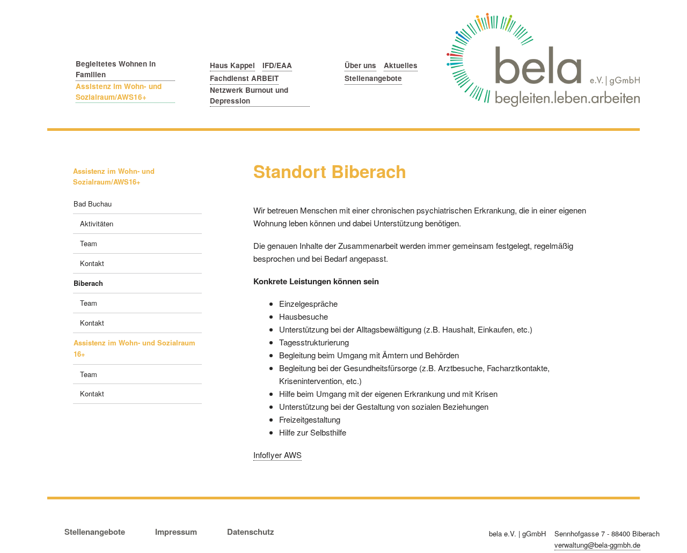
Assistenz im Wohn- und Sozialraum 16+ (134, 348)
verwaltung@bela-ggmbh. (597, 545)
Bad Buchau (93, 203)
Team (88, 243)
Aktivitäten (96, 223)
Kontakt (92, 263)
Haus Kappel (232, 65)
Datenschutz (250, 531)
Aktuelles (401, 65)
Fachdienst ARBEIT (244, 78)
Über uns (360, 65)
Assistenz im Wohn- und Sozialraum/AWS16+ (119, 91)
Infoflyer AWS (277, 454)
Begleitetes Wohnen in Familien (116, 68)
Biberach (88, 283)
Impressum (176, 531)
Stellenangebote (373, 78)
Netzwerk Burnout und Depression (249, 95)
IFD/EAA (277, 65)
